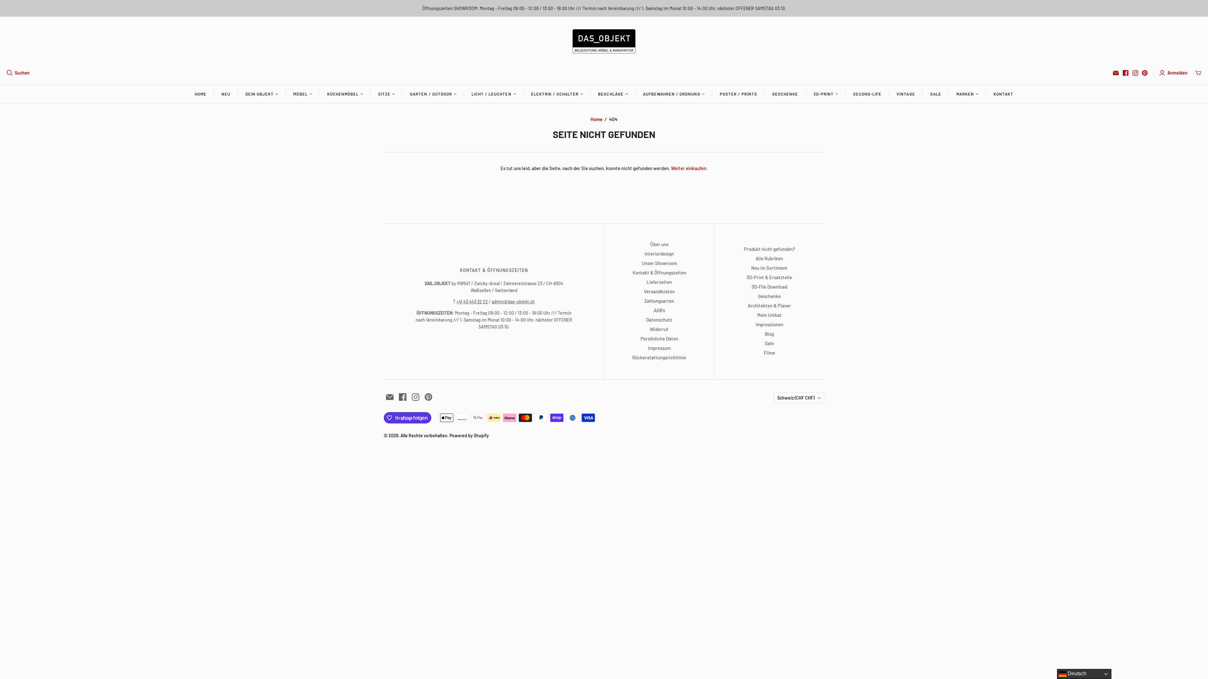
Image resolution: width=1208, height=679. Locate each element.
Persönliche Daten (659, 338)
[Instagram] (1135, 73)
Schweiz (795, 397)
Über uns (659, 244)
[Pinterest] (1145, 73)
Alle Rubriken (769, 258)
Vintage (906, 94)
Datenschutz (659, 320)
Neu (225, 94)
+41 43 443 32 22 (472, 301)
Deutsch (1076, 673)
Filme (769, 353)
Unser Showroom (659, 263)
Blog (769, 334)
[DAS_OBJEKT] (604, 41)
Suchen (22, 72)
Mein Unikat (769, 315)
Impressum (659, 348)
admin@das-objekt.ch (513, 301)
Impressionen (769, 324)
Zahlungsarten (659, 301)
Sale (935, 94)
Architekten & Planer (769, 305)
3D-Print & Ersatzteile (769, 277)
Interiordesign (659, 254)
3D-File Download (769, 287)
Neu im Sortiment (769, 268)
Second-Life (867, 94)
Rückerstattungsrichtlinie (659, 357)
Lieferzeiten (659, 282)
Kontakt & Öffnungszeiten (659, 272)
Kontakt (1003, 94)
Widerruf (659, 329)
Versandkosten (659, 291)
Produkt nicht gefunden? (769, 249)
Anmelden (1177, 72)
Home (200, 94)
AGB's (659, 310)
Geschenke (785, 94)
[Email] (1116, 73)
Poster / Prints (739, 94)
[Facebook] (1125, 73)
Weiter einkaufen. (689, 168)
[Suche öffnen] (10, 73)
